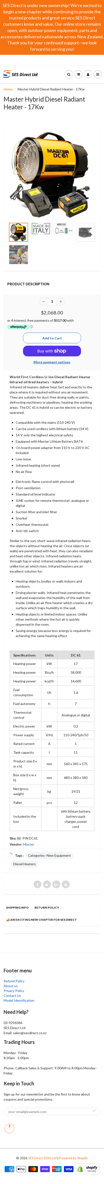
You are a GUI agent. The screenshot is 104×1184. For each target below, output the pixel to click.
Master (28, 844)
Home (8, 89)
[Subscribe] (94, 1110)
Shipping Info (17, 907)
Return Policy (47, 907)
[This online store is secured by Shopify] (87, 1169)
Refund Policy (14, 981)
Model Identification (19, 1000)
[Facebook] (9, 1128)
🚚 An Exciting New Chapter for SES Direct (41, 919)
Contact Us (12, 995)
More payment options (52, 362)
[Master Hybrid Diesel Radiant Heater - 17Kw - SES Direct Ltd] (52, 175)
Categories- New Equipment (49, 855)
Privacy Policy (14, 991)
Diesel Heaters (24, 864)
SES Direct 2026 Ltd (42, 1158)
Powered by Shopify (73, 1158)
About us (11, 986)
